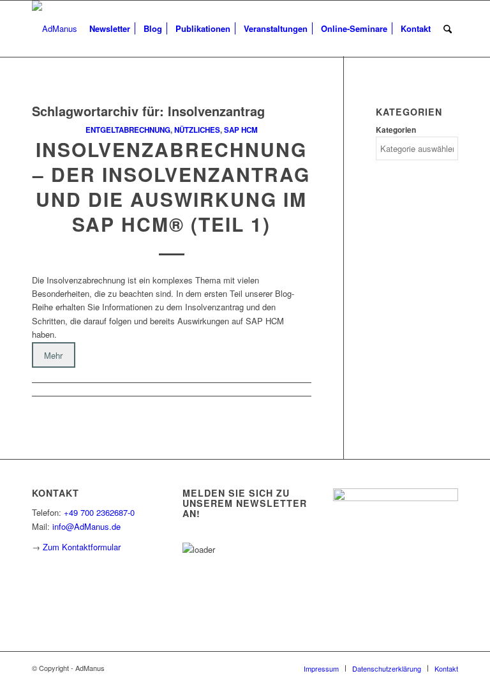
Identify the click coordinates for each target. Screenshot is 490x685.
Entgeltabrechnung (127, 129)
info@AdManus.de (86, 526)
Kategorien (396, 129)
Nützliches (197, 129)
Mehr (53, 355)
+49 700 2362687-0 (99, 512)
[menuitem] (110, 29)
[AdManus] (54, 29)
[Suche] (447, 29)
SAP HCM (241, 129)
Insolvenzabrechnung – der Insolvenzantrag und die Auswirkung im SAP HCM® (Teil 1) (171, 186)
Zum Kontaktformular (82, 547)
